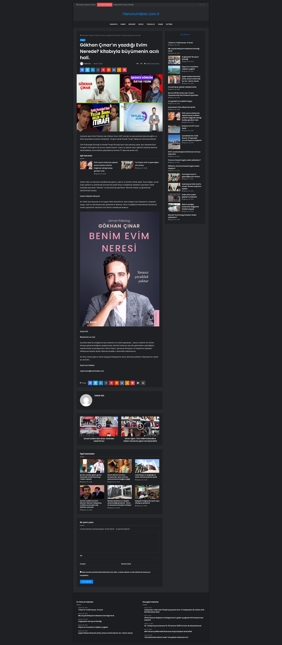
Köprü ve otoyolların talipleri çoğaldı (125, 5)
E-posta (83, 564)
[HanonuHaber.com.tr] (141, 14)
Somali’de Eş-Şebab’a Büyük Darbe (182, 87)
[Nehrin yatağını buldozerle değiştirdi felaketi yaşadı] (174, 207)
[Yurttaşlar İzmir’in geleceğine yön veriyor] (127, 165)
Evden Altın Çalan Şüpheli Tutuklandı (189, 196)
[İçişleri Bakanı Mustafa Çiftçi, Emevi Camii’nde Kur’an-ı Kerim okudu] (174, 79)
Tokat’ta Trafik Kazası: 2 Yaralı (180, 43)
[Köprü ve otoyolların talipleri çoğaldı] (174, 70)
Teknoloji (151, 24)
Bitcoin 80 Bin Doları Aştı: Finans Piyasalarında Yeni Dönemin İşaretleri (183, 94)
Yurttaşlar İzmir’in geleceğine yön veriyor (191, 175)
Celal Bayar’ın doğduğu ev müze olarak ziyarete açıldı (146, 476)
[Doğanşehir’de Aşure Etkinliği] (174, 60)
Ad (81, 555)
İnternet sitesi (126, 564)
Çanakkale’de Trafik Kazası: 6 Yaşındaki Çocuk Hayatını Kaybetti (192, 138)
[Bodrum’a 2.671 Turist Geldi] (174, 129)
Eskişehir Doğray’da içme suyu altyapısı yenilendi (147, 502)
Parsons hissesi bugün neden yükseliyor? (184, 160)
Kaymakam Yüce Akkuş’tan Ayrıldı (181, 107)
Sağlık (141, 24)
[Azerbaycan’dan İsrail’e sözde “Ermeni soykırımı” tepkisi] (174, 187)
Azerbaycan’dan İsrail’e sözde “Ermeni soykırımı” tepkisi (192, 186)
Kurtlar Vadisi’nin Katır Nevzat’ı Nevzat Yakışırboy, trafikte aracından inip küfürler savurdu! (91, 504)
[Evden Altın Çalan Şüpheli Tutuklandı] (174, 198)
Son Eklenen (185, 34)
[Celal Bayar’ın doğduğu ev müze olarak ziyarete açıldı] (147, 466)
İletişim (169, 24)
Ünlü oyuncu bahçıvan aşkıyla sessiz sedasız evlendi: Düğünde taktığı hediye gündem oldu (191, 116)
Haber (123, 24)
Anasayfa (113, 24)
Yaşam (160, 24)
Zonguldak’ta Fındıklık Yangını (180, 101)
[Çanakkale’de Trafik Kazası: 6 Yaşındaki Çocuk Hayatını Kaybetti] (174, 142)
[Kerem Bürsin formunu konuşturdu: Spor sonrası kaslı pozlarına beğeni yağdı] (120, 466)
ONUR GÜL (87, 63)
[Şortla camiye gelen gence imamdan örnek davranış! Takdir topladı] (92, 466)
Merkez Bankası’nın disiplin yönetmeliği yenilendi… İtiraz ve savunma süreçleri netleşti (119, 503)
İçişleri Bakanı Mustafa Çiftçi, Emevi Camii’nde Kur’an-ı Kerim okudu (191, 78)
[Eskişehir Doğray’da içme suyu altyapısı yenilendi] (147, 492)
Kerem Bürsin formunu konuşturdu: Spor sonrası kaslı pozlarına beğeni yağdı (119, 477)
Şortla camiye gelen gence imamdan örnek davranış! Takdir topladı (91, 477)
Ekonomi (131, 24)
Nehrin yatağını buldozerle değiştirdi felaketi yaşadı (190, 206)
